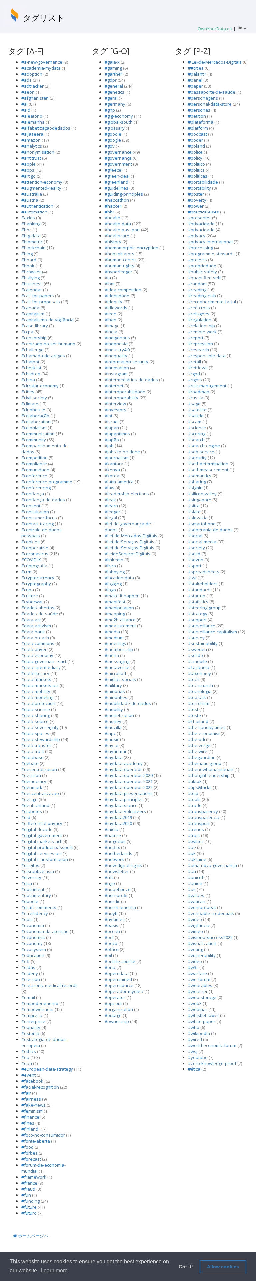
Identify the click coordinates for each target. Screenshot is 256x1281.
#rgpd (194, 374)
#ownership (117, 1021)
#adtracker (32, 86)
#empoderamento (39, 1003)
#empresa (31, 1015)
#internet (114, 386)
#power (196, 206)
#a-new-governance (41, 62)
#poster (196, 194)
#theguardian (202, 757)
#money (113, 721)
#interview (115, 404)
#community (33, 440)
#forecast (31, 1159)
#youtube (198, 1057)
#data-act (31, 620)
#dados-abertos (37, 608)
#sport (194, 566)
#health (112, 218)
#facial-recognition (40, 1087)
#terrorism (198, 703)
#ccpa (27, 332)
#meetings (115, 643)
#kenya (112, 470)
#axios (28, 218)
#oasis (111, 925)
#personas (199, 110)
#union (195, 883)
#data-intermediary (41, 667)
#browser (31, 272)
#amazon (31, 140)
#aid (25, 110)
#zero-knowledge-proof (212, 1063)
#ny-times (115, 919)
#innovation (117, 368)
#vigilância (198, 925)
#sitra (194, 506)
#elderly (29, 973)
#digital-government (41, 835)
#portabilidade (203, 182)
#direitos (30, 865)
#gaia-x (112, 62)
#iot (108, 416)
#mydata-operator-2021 (129, 781)
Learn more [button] (54, 1270)
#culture (29, 596)
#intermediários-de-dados (131, 380)
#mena (112, 655)
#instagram (116, 374)
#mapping (115, 614)
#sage (194, 404)
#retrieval (198, 368)
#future (29, 1207)
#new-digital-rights (123, 865)
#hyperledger (118, 272)
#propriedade (202, 266)
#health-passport (122, 230)
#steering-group (204, 608)
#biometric (32, 242)
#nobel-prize (118, 889)
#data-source (35, 721)
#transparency (203, 811)
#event (28, 1075)
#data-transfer (36, 745)
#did (25, 817)
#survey (196, 637)
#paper (195, 86)
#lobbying (115, 572)
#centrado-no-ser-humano (48, 344)
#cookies (30, 542)
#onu (110, 967)
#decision (31, 775)
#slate (194, 512)
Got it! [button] (186, 1266)
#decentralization (39, 769)
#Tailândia (198, 667)
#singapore (199, 500)
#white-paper (201, 1021)
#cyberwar (32, 602)
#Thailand (198, 721)
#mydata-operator (123, 769)
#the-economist (204, 733)
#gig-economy (119, 116)
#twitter (195, 841)
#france (29, 1183)
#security (197, 458)
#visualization (202, 943)
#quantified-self (204, 278)
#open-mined (118, 979)
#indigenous (117, 338)
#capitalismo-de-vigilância (47, 320)
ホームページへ (32, 1236)
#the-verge (199, 745)
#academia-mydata (41, 68)
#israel (112, 422)
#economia (32, 925)
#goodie (113, 134)
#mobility (114, 709)
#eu (25, 1057)
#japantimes (117, 434)
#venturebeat (202, 907)
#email (28, 997)
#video (195, 919)
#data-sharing (35, 715)
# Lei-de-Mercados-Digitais (215, 62)
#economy (32, 943)
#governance (118, 152)
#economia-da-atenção (45, 931)
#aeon (28, 92)
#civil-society (34, 398)
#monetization (119, 715)
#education (32, 955)
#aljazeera (32, 134)
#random (197, 284)
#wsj (192, 1051)
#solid (194, 554)
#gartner (113, 74)
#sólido (195, 655)
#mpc (110, 733)
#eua (26, 1063)
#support (197, 620)
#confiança (32, 494)
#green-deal (117, 176)
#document (32, 889)
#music (112, 739)
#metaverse (117, 667)
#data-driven (34, 649)
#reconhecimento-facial (212, 302)
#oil (108, 955)
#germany (115, 104)
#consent (30, 506)
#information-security (126, 362)
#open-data (117, 973)
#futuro (29, 1213)
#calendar (31, 290)
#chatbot (30, 362)
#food (27, 1147)
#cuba (27, 590)
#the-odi (196, 739)
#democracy (33, 781)
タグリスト (44, 17)
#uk (192, 853)
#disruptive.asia (37, 871)
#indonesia (116, 344)
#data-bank (33, 632)
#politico (196, 164)
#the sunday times (207, 727)
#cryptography (36, 584)
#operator (115, 997)
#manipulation (119, 608)
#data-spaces (35, 733)
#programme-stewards (211, 254)
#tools (194, 799)
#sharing (197, 482)
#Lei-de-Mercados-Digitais (131, 536)
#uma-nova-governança (212, 865)
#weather (198, 991)
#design (29, 799)
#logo (110, 590)
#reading (197, 290)
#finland (29, 1129)
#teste (194, 715)
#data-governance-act (43, 661)
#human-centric (120, 260)
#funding (30, 1201)
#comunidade (35, 470)
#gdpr (111, 80)
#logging (113, 584)
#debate (30, 763)
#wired (195, 1039)
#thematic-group (204, 763)
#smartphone (202, 524)
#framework (33, 1177)
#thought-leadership (209, 775)
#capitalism (32, 314)
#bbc (26, 230)
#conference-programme (46, 482)
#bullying (30, 278)
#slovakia (198, 518)
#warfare (197, 973)
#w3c (193, 967)
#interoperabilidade (125, 392)
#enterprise (33, 1021)
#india (111, 332)
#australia (31, 194)
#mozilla (113, 727)
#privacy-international (210, 242)
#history (113, 242)
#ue (192, 847)
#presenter (199, 218)
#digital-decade (37, 829)
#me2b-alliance (120, 620)
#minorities (116, 697)
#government (118, 164)
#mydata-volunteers (125, 811)
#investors (115, 410)
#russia (195, 398)
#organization (119, 1009)
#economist (33, 937)
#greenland (116, 182)
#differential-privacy (41, 823)
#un (192, 871)
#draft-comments (38, 907)
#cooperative (34, 548)
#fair (26, 1093)
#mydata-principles (124, 799)
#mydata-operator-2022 (129, 787)
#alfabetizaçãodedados (45, 128)
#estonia (30, 1033)
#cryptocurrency (37, 578)
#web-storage (202, 997)
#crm (26, 572)
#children (30, 374)
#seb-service (201, 452)
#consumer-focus (39, 518)
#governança (118, 158)
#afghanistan (35, 98)
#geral (111, 98)
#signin (195, 488)
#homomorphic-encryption (131, 248)
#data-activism (36, 626)
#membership (119, 649)
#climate (29, 404)
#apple (28, 164)
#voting (195, 949)
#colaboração (35, 416)
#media (112, 632)
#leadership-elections (127, 494)
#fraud (28, 1189)
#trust (194, 835)
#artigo (28, 176)
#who (193, 1027)
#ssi (192, 578)
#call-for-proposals (40, 302)
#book (27, 266)
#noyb (111, 913)
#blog (27, 254)
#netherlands (118, 853)
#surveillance (201, 626)
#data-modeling (37, 697)
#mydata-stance (121, 805)
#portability (199, 188)
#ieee (110, 314)
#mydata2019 (118, 817)
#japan (112, 428)
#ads (26, 80)
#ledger (112, 512)
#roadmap (198, 392)
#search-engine (204, 446)
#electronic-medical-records (49, 985)
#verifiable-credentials (211, 913)
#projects (197, 260)
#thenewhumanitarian (210, 769)
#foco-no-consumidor (43, 1135)
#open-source (119, 985)
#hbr (109, 212)
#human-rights (119, 266)
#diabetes (31, 811)
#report (195, 338)
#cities (27, 392)
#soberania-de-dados (210, 530)
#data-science (35, 709)
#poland (196, 146)
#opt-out (113, 1003)
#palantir (197, 74)
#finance (30, 1117)
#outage (113, 1015)
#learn (111, 506)
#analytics (31, 146)
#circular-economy (40, 386)
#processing (200, 248)
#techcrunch (200, 685)
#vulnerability (202, 955)
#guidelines (116, 188)
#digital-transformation (44, 859)
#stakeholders (203, 584)
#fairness (31, 1099)
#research (198, 350)
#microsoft (115, 673)
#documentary (36, 895)
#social (195, 536)
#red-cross (199, 308)
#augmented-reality (41, 188)
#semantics (199, 476)
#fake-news (33, 1105)
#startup (196, 596)
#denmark (31, 787)
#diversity (31, 877)
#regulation (199, 320)
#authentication (37, 206)
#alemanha (33, 122)
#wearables (200, 985)
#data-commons (37, 643)
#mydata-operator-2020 (129, 775)
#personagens (203, 98)
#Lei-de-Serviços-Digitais (129, 542)
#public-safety (202, 272)
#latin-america (119, 482)
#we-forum (199, 979)
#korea (112, 476)
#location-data (119, 578)
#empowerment (37, 1009)
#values (196, 895)
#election (30, 979)
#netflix (112, 847)
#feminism (32, 1111)
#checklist (31, 368)
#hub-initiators (119, 254)
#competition (34, 458)
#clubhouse (33, 410)
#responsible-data (207, 356)
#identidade (117, 296)
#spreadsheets (203, 572)
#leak (110, 500)
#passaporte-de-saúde (211, 92)
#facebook (32, 1081)
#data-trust (32, 751)
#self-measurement (208, 470)
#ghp (110, 110)
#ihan (110, 320)
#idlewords (116, 308)
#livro (110, 566)
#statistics (198, 602)
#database (32, 757)
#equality (30, 1027)
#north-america (120, 907)
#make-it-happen (122, 596)
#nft (109, 877)
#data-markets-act (40, 685)
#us (192, 889)
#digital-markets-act (41, 841)
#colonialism (34, 428)
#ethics (28, 1051)
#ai (24, 104)
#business (32, 284)
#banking (30, 224)
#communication (38, 434)
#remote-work (202, 332)
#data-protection (38, 703)
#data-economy (37, 655)
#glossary (115, 128)
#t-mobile (197, 661)
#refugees (198, 314)
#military (113, 685)
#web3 (195, 1003)
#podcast (197, 134)
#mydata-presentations (129, 793)
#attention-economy (41, 182)
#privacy (196, 236)
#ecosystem (33, 949)
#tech (193, 679)
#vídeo (195, 961)
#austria (29, 200)
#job (109, 446)
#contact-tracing (37, 524)
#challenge (32, 350)
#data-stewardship (40, 739)
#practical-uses (203, 212)
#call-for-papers (37, 296)
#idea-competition (123, 290)
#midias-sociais (120, 679)
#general (114, 86)
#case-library (34, 326)
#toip (193, 793)
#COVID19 (31, 560)
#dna (26, 883)
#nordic (112, 901)
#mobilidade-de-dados (128, 703)
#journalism (117, 458)
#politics (196, 170)
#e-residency (34, 913)
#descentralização (40, 793)
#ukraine (197, 859)
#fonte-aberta (35, 1141)
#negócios (115, 841)
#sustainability (203, 643)
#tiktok (195, 781)
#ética (194, 1069)
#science (197, 428)
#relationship (201, 326)
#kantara (114, 464)
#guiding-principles (124, 194)
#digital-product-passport (47, 847)
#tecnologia (200, 691)
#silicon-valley (202, 494)
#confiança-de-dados (43, 500)
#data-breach (35, 637)
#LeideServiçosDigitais (127, 554)
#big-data (31, 236)
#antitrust (31, 158)
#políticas (197, 176)
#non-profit (116, 895)
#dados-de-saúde (39, 614)
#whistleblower (203, 1015)
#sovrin (195, 560)
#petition (197, 116)
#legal (111, 518)
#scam (194, 422)
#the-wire (197, 751)
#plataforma (200, 122)
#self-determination (208, 464)
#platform (198, 128)
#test (193, 709)
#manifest (115, 602)
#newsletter (117, 871)
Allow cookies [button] (223, 1266)
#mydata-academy (124, 763)
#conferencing (36, 488)
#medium (114, 637)
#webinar (197, 1009)
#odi (109, 937)
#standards (200, 590)
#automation (34, 212)
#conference (34, 476)
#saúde (196, 416)
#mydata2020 (118, 823)
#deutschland (35, 805)
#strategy (197, 614)
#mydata (114, 757)
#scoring (196, 434)
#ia (108, 278)
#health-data (118, 224)
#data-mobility (35, 691)
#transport (199, 823)
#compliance (34, 464)
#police (195, 152)
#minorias (115, 691)
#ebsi (27, 919)
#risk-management (207, 386)
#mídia (111, 829)
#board (28, 260)
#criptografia (34, 566)
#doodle (29, 901)
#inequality (116, 356)
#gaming (113, 68)
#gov (110, 146)
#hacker (113, 206)
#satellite (197, 410)
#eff (25, 961)
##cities (196, 68)
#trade (195, 805)
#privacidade (201, 224)
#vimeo (195, 931)
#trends (196, 829)
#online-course (120, 961)
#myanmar (116, 751)
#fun (26, 1195)
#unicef (195, 877)
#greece (113, 170)
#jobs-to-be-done (122, 452)
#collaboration (36, 422)
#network (114, 859)
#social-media (202, 542)
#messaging (117, 661)
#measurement (120, 626)
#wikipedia (199, 1033)
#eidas (28, 967)
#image (112, 326)
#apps (27, 170)
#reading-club (202, 296)
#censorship (34, 338)
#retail (194, 362)
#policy (195, 158)
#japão (112, 440)
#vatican (196, 901)
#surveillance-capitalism (212, 632)
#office (112, 949)
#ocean (112, 931)
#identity (113, 302)
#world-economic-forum (212, 1045)
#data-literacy (35, 673)
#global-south (119, 122)
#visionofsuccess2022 (210, 937)
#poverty (197, 200)
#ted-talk (197, 697)
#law (109, 488)
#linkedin (114, 560)
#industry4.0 (117, 350)
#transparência (203, 817)
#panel (195, 80)
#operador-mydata (124, 991)
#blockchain (33, 248)
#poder (195, 140)
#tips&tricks (200, 787)
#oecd (111, 943)
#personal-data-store (210, 104)
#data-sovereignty (40, 727)
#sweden (197, 649)
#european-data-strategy (47, 1069)
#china (28, 380)
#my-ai (111, 745)
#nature (113, 835)
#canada (30, 308)
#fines (27, 1123)
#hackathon (117, 200)
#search (196, 440)
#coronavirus (34, 554)
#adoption (31, 74)
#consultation (35, 512)
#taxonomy (199, 673)
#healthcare (117, 236)
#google (113, 140)
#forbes (29, 1153)
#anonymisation (37, 152)
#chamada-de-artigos (43, 356)
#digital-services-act (41, 853)
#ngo (110, 883)
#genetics (114, 92)
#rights (195, 380)
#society (196, 548)
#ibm (110, 284)
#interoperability (121, 398)
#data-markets (36, 679)
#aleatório (31, 116)
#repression (200, 344)
